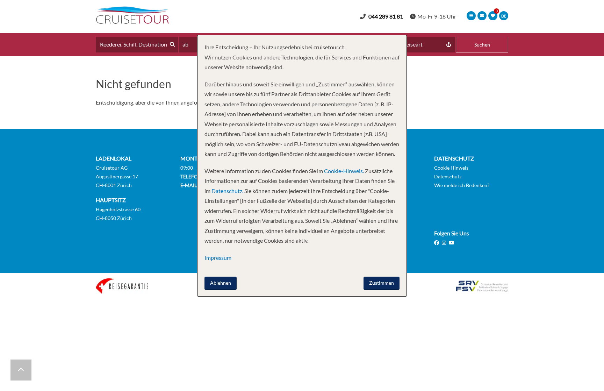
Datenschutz (447, 176)
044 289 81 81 (385, 16)
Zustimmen (381, 283)
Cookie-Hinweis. (343, 171)
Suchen (482, 45)
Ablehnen (220, 283)
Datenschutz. (227, 190)
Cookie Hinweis (451, 168)
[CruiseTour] (132, 21)
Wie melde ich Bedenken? (461, 185)
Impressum (217, 257)
